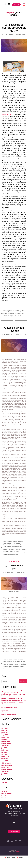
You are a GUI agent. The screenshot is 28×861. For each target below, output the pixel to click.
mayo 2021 (4, 752)
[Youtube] (20, 841)
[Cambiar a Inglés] (24, 3)
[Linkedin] (8, 841)
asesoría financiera (19, 310)
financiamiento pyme (8, 549)
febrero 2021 (5, 758)
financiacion (6, 548)
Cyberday (4, 711)
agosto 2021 (5, 745)
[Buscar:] (9, 681)
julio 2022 (4, 732)
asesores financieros (18, 541)
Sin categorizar (14, 21)
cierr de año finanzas (8, 312)
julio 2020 (4, 774)
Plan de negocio (13, 668)
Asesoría (4, 782)
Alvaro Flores (9, 34)
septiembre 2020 (6, 769)
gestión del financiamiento (10, 315)
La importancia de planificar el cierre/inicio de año (14, 27)
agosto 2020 (5, 771)
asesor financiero (7, 541)
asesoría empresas (8, 663)
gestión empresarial (14, 666)
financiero (17, 312)
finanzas (22, 312)
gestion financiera (16, 553)
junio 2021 (4, 750)
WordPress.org (6, 798)
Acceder (4, 791)
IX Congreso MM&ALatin (9, 707)
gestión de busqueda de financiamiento (13, 313)
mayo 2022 (4, 735)
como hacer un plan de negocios (11, 664)
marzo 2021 (5, 756)
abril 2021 (4, 754)
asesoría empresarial (20, 661)
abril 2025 (4, 728)
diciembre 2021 (6, 741)
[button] (8, 4)
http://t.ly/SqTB (7, 115)
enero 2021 (4, 761)
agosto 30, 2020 (21, 572)
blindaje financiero (18, 543)
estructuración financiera (15, 546)
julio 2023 (4, 730)
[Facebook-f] (16, 841)
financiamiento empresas (16, 548)
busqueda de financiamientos (11, 544)
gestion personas (13, 316)
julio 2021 (4, 748)
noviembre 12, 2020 (21, 34)
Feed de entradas (6, 793)
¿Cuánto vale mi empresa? (14, 567)
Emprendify (18, 851)
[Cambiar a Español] (24, 5)
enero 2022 (5, 739)
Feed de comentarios (8, 796)
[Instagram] (12, 841)
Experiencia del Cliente (8, 714)
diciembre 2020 (6, 763)
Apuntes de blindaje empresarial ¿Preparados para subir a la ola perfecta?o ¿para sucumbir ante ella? (13, 692)
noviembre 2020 (6, 765)
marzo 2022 (5, 737)
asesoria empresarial (8, 310)
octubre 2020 (5, 767)
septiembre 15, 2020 (21, 334)
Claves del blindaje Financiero (14, 329)
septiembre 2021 (6, 743)
